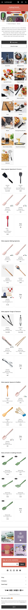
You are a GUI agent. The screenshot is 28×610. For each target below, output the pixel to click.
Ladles (7, 98)
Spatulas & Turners (7, 82)
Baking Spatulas (20, 65)
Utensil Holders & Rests (7, 146)
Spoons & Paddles (20, 98)
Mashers (20, 114)
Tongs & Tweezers (20, 82)
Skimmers (8, 163)
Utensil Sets (7, 65)
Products (12, 23)
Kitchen (18, 23)
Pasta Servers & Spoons (20, 146)
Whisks (7, 130)
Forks (7, 114)
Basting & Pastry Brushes (20, 130)
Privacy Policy (22, 602)
